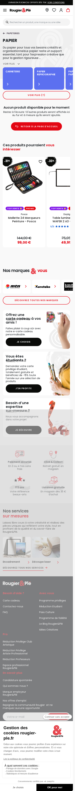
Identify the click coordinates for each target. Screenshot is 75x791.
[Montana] (17, 286)
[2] (59, 226)
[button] (47, 11)
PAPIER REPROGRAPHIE (46, 73)
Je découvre (23, 429)
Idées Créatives (48, 629)
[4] (64, 226)
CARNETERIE (13, 71)
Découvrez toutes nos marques (36, 300)
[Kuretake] (46, 286)
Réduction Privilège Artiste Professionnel (15, 652)
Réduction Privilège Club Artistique (17, 643)
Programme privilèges (52, 600)
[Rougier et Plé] (17, 583)
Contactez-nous (13, 606)
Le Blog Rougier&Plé (51, 623)
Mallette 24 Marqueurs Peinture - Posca (24, 219)
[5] (67, 226)
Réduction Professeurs (16, 659)
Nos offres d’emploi (14, 700)
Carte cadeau (11, 600)
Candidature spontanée (17, 680)
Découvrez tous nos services (23, 567)
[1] (56, 226)
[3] (62, 226)
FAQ (5, 612)
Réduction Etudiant (50, 606)
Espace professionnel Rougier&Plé (16, 666)
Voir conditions (56, 2)
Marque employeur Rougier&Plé (14, 693)
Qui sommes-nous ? (15, 686)
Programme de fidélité (53, 618)
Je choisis (24, 341)
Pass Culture (46, 612)
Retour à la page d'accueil (39, 126)
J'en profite (24, 388)
